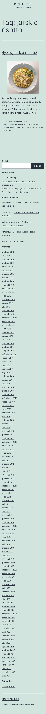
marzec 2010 (7, 551)
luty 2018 (6, 256)
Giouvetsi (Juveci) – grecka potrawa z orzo (21, 188)
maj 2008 (6, 632)
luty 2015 (6, 340)
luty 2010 (6, 555)
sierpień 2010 (8, 533)
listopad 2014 (8, 351)
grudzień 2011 (8, 478)
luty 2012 (6, 471)
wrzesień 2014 (8, 358)
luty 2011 (6, 511)
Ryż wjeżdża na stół (19, 52)
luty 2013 (6, 427)
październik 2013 (9, 398)
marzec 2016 (7, 303)
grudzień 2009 (8, 562)
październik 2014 (9, 354)
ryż (42, 127)
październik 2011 (9, 486)
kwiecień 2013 (8, 420)
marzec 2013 (7, 424)
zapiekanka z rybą (9, 130)
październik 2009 (9, 570)
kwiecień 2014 (8, 376)
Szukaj (5, 161)
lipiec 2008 (6, 624)
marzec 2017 (7, 277)
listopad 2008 (8, 610)
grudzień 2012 (8, 435)
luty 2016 (6, 307)
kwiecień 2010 (8, 548)
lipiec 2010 (6, 537)
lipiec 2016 (6, 296)
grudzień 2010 (8, 519)
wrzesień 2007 (8, 661)
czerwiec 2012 (8, 456)
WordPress (29, 705)
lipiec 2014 (6, 365)
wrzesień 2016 (8, 288)
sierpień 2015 (8, 325)
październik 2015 (9, 318)
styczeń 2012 (8, 475)
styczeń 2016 (8, 310)
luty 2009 (6, 599)
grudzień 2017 (8, 263)
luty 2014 (6, 383)
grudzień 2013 (8, 391)
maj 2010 (6, 544)
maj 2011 (5, 504)
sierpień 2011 (7, 493)
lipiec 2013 (6, 409)
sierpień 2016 (8, 292)
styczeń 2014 (8, 387)
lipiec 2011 (6, 497)
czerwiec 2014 (8, 369)
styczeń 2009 (8, 603)
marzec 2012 (7, 467)
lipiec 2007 (6, 668)
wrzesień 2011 (8, 489)
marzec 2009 (8, 595)
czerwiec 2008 (8, 628)
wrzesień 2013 (8, 402)
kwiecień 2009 (8, 592)
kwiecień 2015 (8, 332)
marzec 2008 (8, 639)
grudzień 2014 (8, 347)
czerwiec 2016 (8, 299)
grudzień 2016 (8, 281)
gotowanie (10, 127)
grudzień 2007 (8, 650)
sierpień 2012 (8, 449)
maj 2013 (6, 416)
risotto (37, 127)
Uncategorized (32, 124)
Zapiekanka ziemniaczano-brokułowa (18, 181)
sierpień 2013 (8, 405)
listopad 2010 (8, 522)
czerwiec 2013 (8, 413)
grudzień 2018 (8, 252)
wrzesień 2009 (8, 573)
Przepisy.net (23, 4)
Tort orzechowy (9, 177)
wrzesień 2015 (8, 321)
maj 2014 (6, 372)
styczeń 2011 (7, 515)
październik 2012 (9, 442)
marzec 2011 (7, 508)
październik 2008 (9, 614)
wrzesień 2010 (8, 530)
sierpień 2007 (8, 665)
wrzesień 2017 (8, 267)
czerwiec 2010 (8, 541)
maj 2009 (6, 588)
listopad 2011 (7, 482)
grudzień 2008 (8, 606)
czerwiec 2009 (8, 584)
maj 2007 (6, 676)
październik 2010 (9, 526)
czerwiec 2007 (8, 672)
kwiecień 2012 (8, 464)
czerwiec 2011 (8, 500)
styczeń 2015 (8, 343)
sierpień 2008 (8, 621)
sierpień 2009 (8, 577)
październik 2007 (9, 657)
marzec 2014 (7, 380)
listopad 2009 (8, 566)
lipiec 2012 (6, 453)
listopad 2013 (8, 394)
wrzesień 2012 (8, 446)
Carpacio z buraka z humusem (15, 192)
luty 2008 (6, 643)
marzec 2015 (7, 336)
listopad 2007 (8, 654)
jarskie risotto (20, 127)
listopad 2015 (8, 314)
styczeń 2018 (8, 259)
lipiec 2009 (6, 581)
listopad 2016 (8, 285)
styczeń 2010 (8, 559)
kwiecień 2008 (8, 636)
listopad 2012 (8, 438)
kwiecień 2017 (8, 274)
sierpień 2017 (7, 270)
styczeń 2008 (8, 646)
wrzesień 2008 (8, 617)
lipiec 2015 (6, 329)
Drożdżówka (7, 185)
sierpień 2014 (8, 362)
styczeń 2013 (8, 431)
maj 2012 (6, 460)
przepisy (30, 127)
